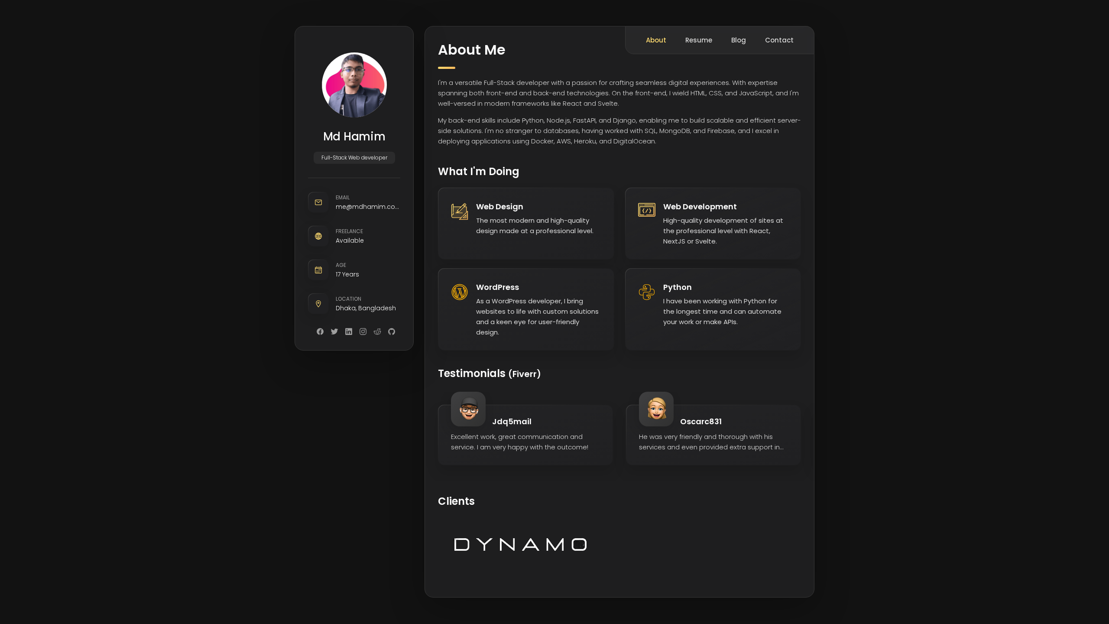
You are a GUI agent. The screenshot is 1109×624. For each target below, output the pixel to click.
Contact (779, 40)
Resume (698, 40)
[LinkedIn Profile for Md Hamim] (349, 331)
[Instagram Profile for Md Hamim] (363, 331)
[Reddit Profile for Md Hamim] (377, 331)
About (656, 40)
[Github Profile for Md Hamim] (392, 331)
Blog (738, 40)
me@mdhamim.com (368, 206)
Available (350, 240)
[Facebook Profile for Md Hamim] (320, 331)
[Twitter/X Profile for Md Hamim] (334, 331)
